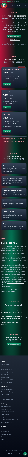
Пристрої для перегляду (7, 399)
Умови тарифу (14, 39)
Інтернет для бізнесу (6, 382)
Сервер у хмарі (5, 414)
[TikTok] (19, 453)
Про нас (3, 429)
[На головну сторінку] (4, 5)
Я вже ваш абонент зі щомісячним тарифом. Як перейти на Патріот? (11, 311)
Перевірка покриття (6, 366)
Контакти (3, 442)
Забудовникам (4, 417)
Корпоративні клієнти (6, 434)
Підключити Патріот (14, 36)
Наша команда (5, 431)
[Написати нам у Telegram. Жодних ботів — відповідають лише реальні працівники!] (25, 454)
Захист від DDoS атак (6, 422)
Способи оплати (5, 377)
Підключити (7, 84)
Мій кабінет (16, 1)
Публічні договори (6, 437)
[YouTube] (11, 453)
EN (25, 1)
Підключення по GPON (7, 380)
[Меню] (25, 5)
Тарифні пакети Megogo (7, 392)
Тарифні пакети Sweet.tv (7, 389)
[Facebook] (9, 453)
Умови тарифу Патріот (7, 369)
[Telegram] (16, 453)
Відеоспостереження (6, 406)
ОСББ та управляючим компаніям (9, 419)
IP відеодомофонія (6, 409)
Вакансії (3, 439)
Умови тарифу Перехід (7, 372)
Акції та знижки (5, 374)
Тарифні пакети (5, 364)
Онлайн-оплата (7, 1)
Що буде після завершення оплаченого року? (9, 323)
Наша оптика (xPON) (8, 226)
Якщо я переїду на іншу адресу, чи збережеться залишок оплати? (11, 317)
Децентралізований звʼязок (8, 411)
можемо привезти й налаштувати (15, 282)
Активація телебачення (7, 397)
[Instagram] (14, 453)
